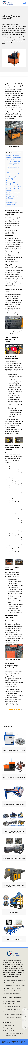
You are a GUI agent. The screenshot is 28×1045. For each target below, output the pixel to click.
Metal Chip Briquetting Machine (14, 750)
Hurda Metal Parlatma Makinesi (14, 858)
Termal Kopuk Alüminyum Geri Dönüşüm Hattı (14, 832)
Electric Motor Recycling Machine (14, 777)
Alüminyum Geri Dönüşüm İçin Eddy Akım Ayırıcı (14, 886)
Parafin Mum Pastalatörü (14, 939)
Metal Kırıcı (14, 912)
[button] (24, 3)
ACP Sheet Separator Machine (14, 804)
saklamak (18, 153)
